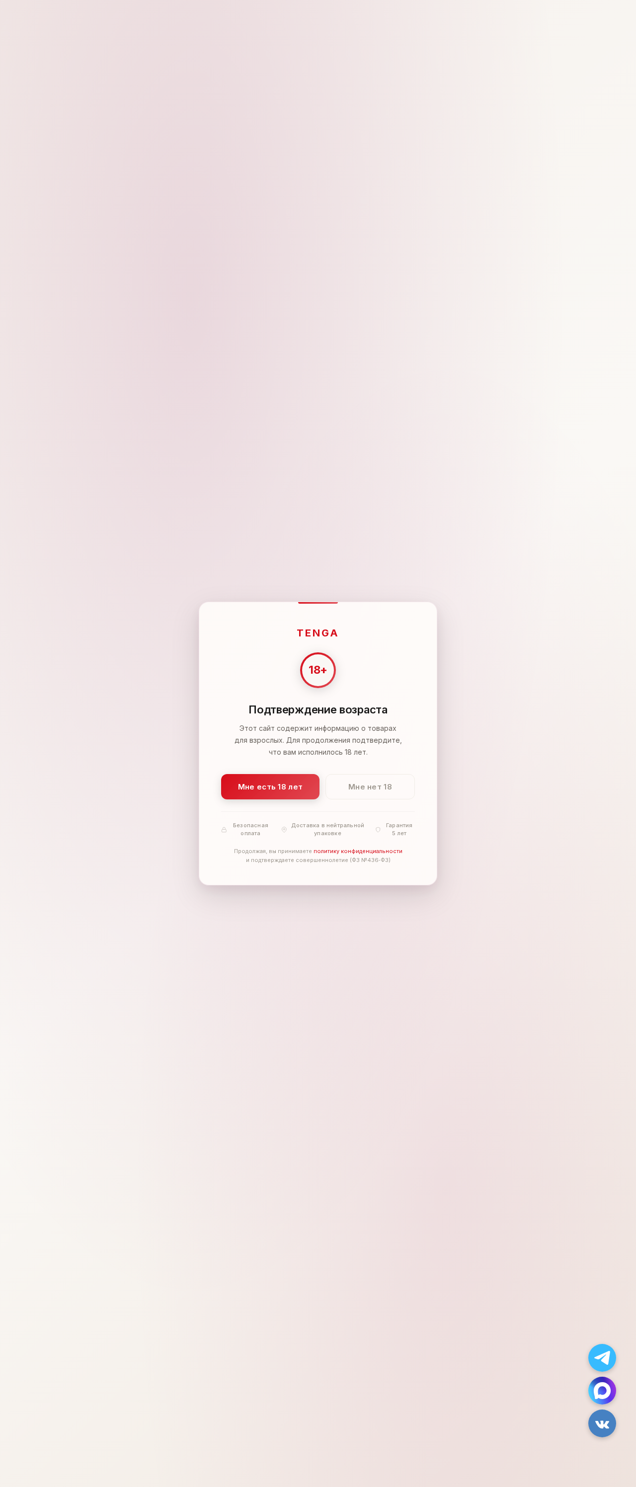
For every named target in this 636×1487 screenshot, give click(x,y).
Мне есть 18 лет (270, 786)
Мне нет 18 (370, 786)
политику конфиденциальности (358, 851)
